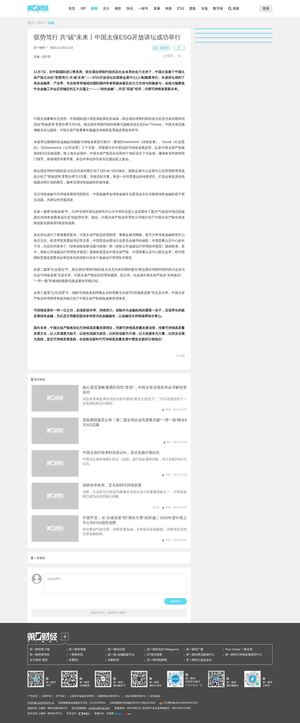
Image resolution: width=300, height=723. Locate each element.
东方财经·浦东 (39, 659)
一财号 (143, 8)
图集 (192, 8)
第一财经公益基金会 (199, 659)
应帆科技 (113, 659)
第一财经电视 (77, 649)
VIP (83, 8)
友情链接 (155, 696)
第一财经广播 (194, 649)
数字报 (218, 8)
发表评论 (175, 601)
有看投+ (74, 659)
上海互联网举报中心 (135, 696)
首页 (72, 8)
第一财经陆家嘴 (157, 659)
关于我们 (60, 696)
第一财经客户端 (40, 649)
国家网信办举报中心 (109, 696)
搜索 (236, 8)
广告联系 (33, 696)
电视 (168, 8)
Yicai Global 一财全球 (238, 649)
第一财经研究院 (40, 654)
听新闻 (164, 48)
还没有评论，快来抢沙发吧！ (109, 612)
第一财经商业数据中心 (200, 654)
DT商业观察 (154, 654)
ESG (180, 8)
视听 (118, 8)
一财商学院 (76, 654)
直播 (156, 8)
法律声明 (46, 696)
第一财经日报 (116, 649)
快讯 (130, 8)
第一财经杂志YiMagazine (163, 649)
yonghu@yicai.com (99, 708)
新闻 (94, 8)
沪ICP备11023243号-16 (41, 702)
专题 (204, 8)
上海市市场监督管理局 (81, 696)
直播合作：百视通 (104, 713)
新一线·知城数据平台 (121, 654)
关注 (106, 8)
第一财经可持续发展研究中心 (243, 654)
